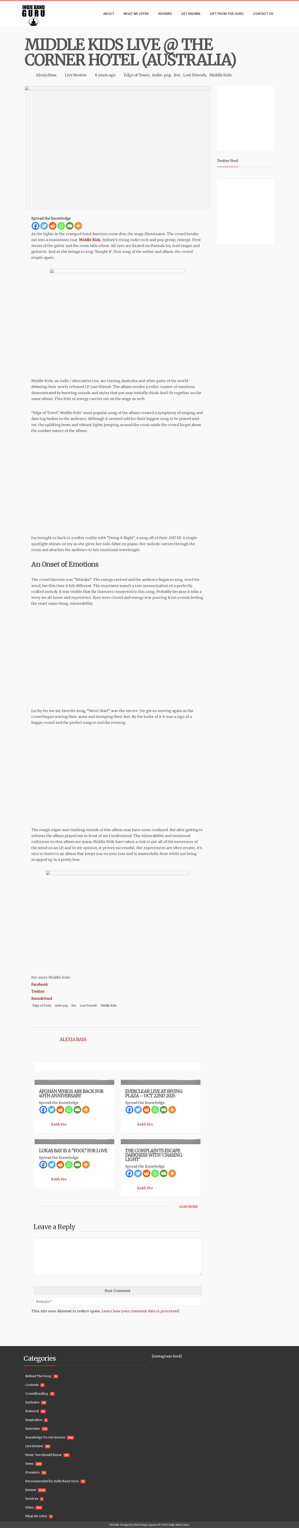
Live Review (76, 75)
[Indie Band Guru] (40, 14)
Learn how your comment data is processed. (141, 1311)
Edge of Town (136, 75)
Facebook (39, 984)
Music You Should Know (43, 1455)
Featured (32, 1411)
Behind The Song (38, 1376)
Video (29, 1507)
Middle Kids (220, 75)
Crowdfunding (36, 1394)
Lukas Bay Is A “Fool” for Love (73, 1150)
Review (30, 1490)
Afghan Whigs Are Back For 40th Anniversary (71, 1093)
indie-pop (161, 75)
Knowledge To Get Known (45, 1437)
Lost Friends (194, 75)
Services (31, 1499)
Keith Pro (59, 1124)
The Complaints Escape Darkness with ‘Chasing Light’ (153, 1155)
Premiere (32, 1472)
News (29, 1464)
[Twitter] (44, 226)
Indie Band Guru (179, 1524)
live (177, 75)
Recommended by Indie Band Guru (52, 1481)
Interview (32, 1429)
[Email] (70, 226)
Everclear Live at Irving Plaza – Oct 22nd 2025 (154, 1093)
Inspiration (33, 1420)
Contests (32, 1385)
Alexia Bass (46, 75)
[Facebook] (35, 226)
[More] (78, 226)
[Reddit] (52, 226)
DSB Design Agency (145, 1524)
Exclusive (32, 1402)
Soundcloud (41, 998)
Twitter (38, 991)
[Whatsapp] (61, 226)
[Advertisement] (246, 117)
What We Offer (36, 1516)
